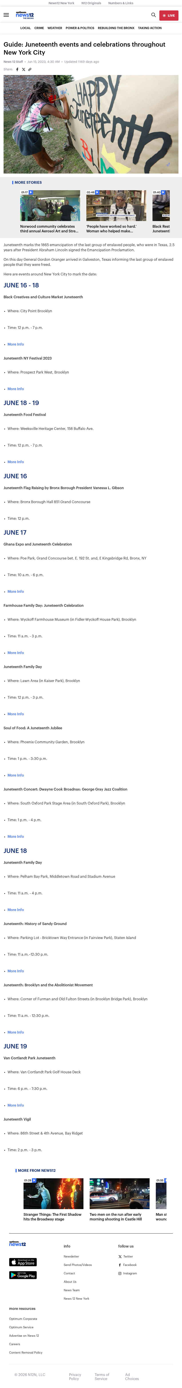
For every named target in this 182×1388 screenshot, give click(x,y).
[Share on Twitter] (23, 69)
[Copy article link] (30, 69)
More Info (16, 344)
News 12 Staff (13, 61)
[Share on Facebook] (17, 69)
